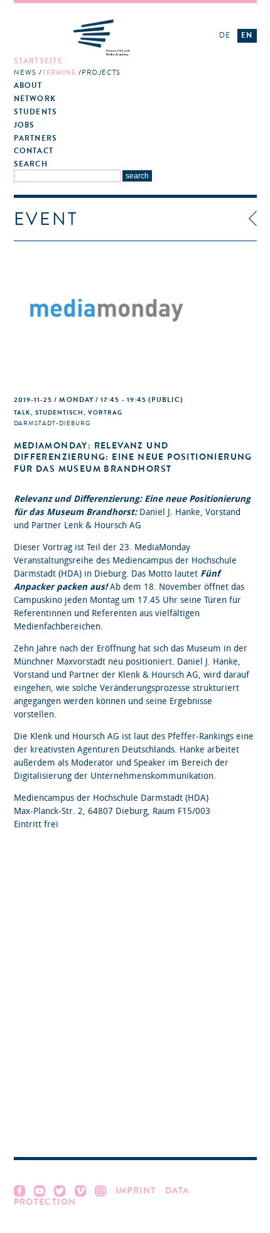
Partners (36, 138)
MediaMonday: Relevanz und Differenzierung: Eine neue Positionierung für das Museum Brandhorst (133, 457)
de (224, 35)
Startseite (38, 61)
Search (31, 164)
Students (36, 112)
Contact (34, 151)
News (25, 72)
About (28, 85)
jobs (24, 125)
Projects (101, 72)
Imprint (136, 1191)
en (246, 35)
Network (35, 99)
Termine (59, 72)
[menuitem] (105, 67)
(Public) (98, 400)
